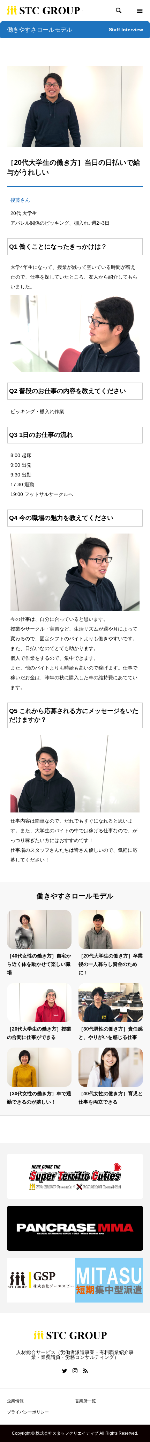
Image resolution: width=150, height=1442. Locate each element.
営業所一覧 (85, 1401)
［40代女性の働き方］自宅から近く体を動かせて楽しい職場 (39, 964)
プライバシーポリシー (28, 1412)
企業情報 (15, 1401)
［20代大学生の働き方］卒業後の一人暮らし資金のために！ (110, 964)
